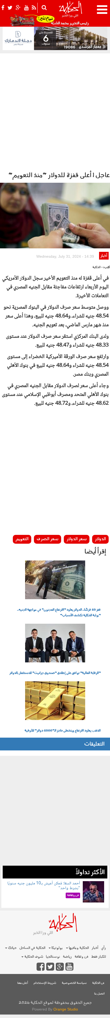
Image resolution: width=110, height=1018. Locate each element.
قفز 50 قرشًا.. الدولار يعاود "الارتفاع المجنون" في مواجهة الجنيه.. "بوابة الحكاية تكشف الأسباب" (59, 612)
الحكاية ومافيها (78, 948)
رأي (103, 948)
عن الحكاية (98, 983)
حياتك (12, 948)
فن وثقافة (81, 956)
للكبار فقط (98, 956)
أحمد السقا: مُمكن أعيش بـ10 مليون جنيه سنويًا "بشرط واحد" (43, 886)
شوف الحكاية (33, 956)
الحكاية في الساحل (32, 948)
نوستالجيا (53, 956)
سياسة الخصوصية (74, 983)
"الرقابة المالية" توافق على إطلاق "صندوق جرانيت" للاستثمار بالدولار (55, 673)
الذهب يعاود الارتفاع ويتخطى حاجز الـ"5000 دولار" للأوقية (63, 730)
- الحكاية (97, 267)
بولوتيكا (57, 948)
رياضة (67, 956)
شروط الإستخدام (44, 983)
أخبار (103, 256)
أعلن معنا (22, 983)
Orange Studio (65, 1009)
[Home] (70, 13)
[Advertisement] (55, 111)
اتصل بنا (99, 994)
